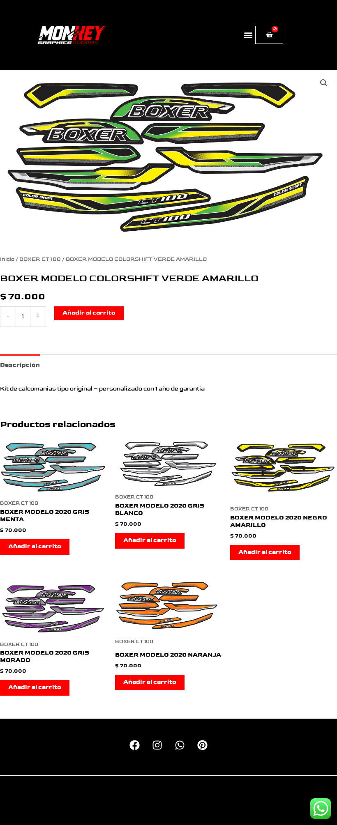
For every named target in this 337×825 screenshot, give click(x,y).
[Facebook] (134, 745)
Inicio (7, 259)
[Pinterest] (202, 745)
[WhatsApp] (180, 745)
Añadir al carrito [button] (34, 546)
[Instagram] (157, 745)
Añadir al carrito (88, 313)
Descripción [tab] (20, 365)
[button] (248, 35)
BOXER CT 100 (40, 259)
